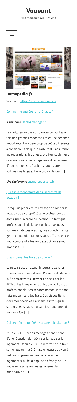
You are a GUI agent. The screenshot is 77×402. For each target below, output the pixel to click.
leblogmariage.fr (34, 122)
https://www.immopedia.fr (38, 101)
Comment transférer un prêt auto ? (30, 111)
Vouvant (38, 10)
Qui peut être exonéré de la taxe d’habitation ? (37, 322)
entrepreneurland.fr (40, 181)
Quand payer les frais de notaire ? (29, 257)
